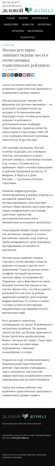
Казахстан (27, 37)
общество (8, 44)
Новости (28, 24)
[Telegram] (32, 75)
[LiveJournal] (20, 75)
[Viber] (28, 75)
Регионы (18, 30)
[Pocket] (24, 75)
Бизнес (23, 18)
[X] (16, 75)
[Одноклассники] (8, 75)
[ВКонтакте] (4, 75)
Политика (44, 24)
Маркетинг (11, 24)
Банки (11, 18)
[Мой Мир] (12, 75)
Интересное (40, 18)
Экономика (35, 30)
